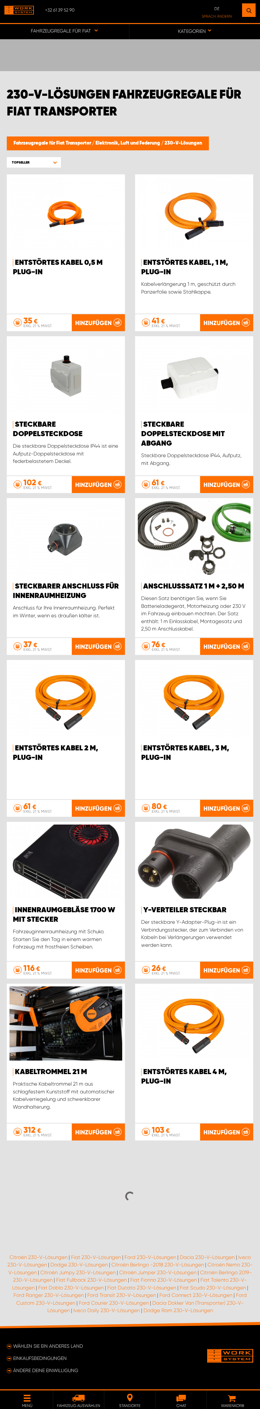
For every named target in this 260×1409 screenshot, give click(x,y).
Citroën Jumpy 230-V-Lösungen (77, 1272)
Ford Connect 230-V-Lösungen (195, 1295)
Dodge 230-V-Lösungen (79, 1265)
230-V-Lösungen (183, 143)
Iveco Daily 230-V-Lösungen (106, 1310)
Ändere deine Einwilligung (45, 1370)
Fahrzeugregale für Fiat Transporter (53, 143)
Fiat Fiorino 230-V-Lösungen (163, 1280)
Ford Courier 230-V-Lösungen (114, 1303)
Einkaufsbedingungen (40, 1358)
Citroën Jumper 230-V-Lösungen (157, 1272)
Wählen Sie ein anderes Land (48, 1346)
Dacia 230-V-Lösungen (207, 1257)
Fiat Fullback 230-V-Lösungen (91, 1280)
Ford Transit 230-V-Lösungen (121, 1295)
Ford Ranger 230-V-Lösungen (49, 1295)
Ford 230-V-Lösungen (150, 1257)
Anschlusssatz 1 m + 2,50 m (193, 586)
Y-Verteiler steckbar (184, 910)
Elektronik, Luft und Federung (128, 143)
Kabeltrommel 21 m (51, 1072)
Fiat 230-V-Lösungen (96, 1257)
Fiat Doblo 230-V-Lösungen (71, 1288)
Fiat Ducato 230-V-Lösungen (141, 1288)
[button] (34, 162)
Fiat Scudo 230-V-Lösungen (213, 1288)
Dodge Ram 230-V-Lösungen (178, 1310)
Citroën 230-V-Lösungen (38, 1257)
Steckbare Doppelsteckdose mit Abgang (183, 434)
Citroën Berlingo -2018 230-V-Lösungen (157, 1265)
